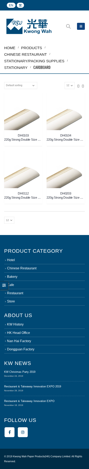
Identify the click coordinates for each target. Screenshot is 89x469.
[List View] (83, 85)
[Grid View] (78, 85)
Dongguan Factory (20, 349)
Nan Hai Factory (19, 341)
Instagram (23, 432)
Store (11, 301)
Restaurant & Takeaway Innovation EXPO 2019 (32, 386)
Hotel (11, 260)
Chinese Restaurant (21, 268)
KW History (15, 324)
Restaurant (15, 293)
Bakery (12, 276)
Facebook (9, 432)
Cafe (10, 285)
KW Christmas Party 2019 (19, 371)
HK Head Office (18, 333)
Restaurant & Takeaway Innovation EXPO (29, 401)
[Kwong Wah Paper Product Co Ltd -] (29, 26)
